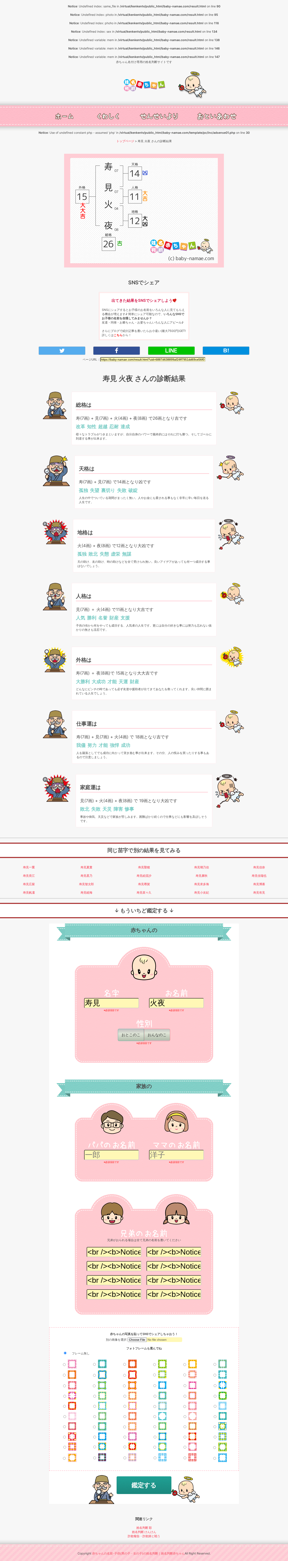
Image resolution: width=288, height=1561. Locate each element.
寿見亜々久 (144, 892)
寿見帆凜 (29, 892)
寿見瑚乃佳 (201, 867)
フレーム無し (80, 1353)
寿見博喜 (259, 884)
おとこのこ (130, 1035)
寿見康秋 (201, 875)
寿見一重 (29, 867)
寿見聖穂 (144, 867)
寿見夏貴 (86, 867)
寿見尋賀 (144, 884)
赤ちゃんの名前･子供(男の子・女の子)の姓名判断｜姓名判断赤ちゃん (138, 1553)
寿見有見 (259, 892)
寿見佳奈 (259, 867)
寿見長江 (29, 875)
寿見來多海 (201, 884)
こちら (118, 335)
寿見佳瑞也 (259, 875)
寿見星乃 (86, 875)
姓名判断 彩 (144, 1527)
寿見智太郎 (86, 884)
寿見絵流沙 (144, 875)
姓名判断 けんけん (144, 1532)
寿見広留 (29, 884)
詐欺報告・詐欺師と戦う (144, 1536)
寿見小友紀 (201, 892)
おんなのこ (157, 1035)
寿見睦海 (86, 892)
